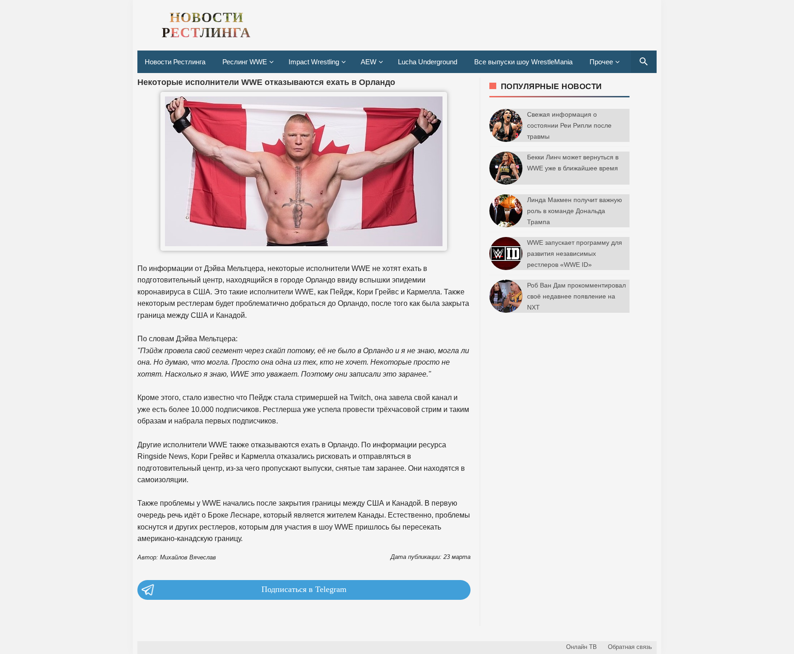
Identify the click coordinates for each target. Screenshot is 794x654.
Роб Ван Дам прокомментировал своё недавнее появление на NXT (576, 296)
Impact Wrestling (314, 62)
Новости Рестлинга (175, 62)
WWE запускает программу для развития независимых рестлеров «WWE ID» (574, 253)
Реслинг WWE (244, 62)
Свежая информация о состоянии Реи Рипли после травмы (569, 125)
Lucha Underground (427, 62)
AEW (368, 62)
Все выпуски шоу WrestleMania (523, 62)
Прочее (601, 62)
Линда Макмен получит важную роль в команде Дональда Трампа (574, 211)
